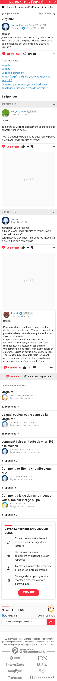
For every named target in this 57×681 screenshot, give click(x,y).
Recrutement (47, 639)
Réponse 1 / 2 (9, 104)
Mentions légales (10, 645)
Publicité (36, 639)
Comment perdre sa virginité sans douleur (25, 84)
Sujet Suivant (45, 13)
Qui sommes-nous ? (13, 639)
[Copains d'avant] (15, 671)
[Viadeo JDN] (41, 671)
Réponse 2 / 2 (9, 212)
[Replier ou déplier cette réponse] (53, 104)
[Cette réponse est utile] (23, 147)
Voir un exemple (46, 615)
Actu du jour (11, 615)
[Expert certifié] (23, 28)
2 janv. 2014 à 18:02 (19, 222)
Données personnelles (12, 642)
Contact (27, 639)
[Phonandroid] (41, 677)
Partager (31, 54)
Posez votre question (39, 376)
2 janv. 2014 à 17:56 (19, 114)
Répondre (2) (13, 54)
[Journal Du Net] (41, 658)
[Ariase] (15, 677)
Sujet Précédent (13, 13)
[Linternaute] (15, 664)
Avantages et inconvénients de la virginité (25, 88)
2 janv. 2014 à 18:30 (35, 28)
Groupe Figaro (25, 645)
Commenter (12, 146)
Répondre (15, 376)
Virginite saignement (13, 72)
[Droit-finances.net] (41, 665)
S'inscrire (29, 592)
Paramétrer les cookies (34, 642)
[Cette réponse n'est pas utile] (33, 147)
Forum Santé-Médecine (29, 7)
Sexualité (48, 7)
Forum (10, 7)
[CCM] (15, 658)
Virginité (6, 69)
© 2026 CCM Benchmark (43, 645)
